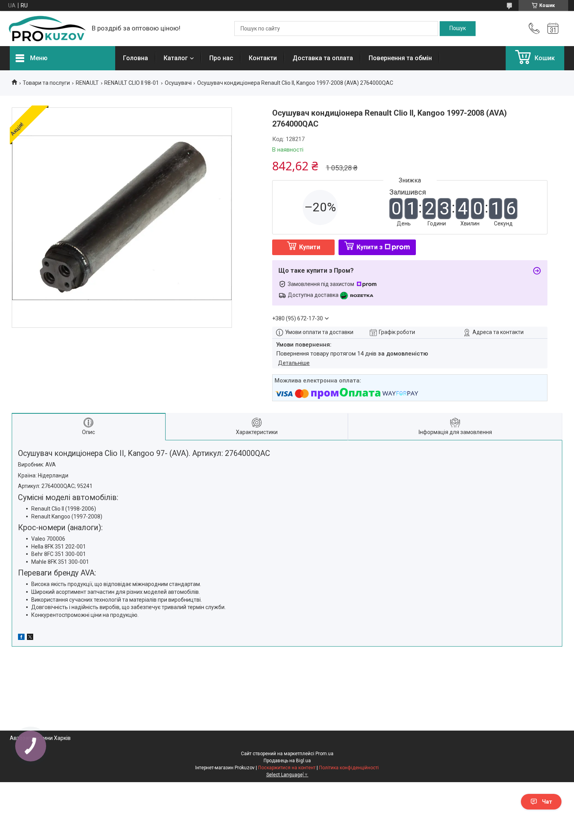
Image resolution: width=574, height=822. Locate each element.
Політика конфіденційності (349, 767)
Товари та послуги (46, 83)
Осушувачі (178, 83)
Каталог (176, 58)
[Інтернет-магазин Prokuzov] (47, 28)
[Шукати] (458, 28)
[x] (30, 638)
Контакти (263, 58)
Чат (547, 802)
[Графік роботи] (552, 28)
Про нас (221, 58)
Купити (309, 247)
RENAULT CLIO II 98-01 (131, 83)
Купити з (370, 247)
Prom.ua (324, 753)
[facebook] (21, 638)
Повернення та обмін (400, 58)
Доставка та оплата (322, 58)
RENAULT (87, 83)
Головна (135, 58)
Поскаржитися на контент (287, 767)
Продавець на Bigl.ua (287, 760)
